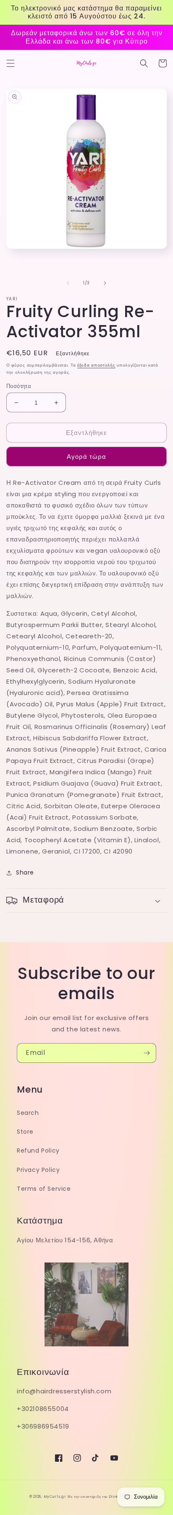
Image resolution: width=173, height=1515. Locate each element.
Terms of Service (44, 1188)
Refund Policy (38, 1150)
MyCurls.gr (55, 1496)
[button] (10, 63)
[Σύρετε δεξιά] (105, 283)
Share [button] (25, 872)
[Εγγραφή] (146, 1053)
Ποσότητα (18, 386)
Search (28, 1113)
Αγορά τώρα (86, 456)
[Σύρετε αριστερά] (68, 283)
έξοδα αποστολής (96, 365)
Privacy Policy (38, 1170)
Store (25, 1131)
